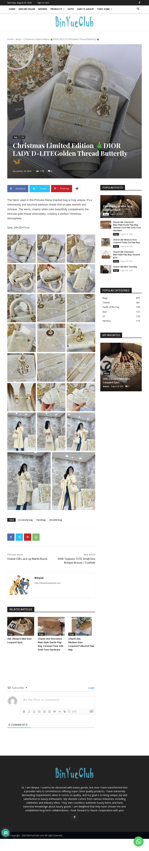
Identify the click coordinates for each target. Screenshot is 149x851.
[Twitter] (19, 537)
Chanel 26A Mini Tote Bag (125, 267)
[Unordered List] (49, 711)
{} (69, 711)
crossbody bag (25, 519)
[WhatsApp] (36, 537)
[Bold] (24, 711)
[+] (74, 711)
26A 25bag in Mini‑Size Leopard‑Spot (117, 208)
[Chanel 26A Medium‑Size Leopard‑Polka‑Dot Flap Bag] (81, 626)
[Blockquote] (54, 711)
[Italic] (29, 711)
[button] (138, 9)
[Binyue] (20, 585)
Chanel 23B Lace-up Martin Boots (27, 559)
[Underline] (34, 711)
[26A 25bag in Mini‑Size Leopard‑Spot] (20, 626)
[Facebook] (139, 2)
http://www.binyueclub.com (48, 583)
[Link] (64, 711)
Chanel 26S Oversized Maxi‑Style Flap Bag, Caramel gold (126, 255)
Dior (22, 137)
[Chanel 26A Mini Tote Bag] (105, 269)
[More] (77, 188)
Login (91, 687)
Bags (18, 39)
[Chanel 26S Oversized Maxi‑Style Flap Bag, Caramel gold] (105, 254)
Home (10, 39)
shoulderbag (55, 519)
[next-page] (108, 278)
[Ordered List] (44, 711)
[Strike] (39, 711)
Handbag (41, 519)
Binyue (39, 578)
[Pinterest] (27, 537)
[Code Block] (59, 711)
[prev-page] (102, 278)
